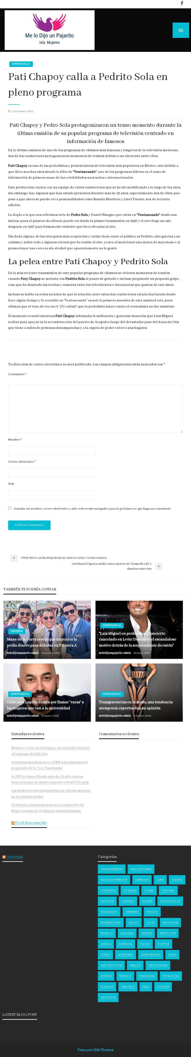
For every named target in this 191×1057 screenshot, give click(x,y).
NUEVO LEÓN (168, 933)
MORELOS (107, 933)
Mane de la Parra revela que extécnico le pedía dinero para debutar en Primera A (42, 642)
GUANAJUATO (109, 912)
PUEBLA (105, 954)
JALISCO (134, 922)
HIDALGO (152, 912)
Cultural (168, 890)
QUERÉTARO (125, 954)
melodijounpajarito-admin (23, 653)
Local (151, 922)
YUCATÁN (163, 986)
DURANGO (128, 901)
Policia (145, 944)
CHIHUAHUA (108, 890)
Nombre (15, 440)
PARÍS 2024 (125, 944)
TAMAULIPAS (147, 976)
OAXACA (106, 944)
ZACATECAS (108, 997)
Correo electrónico (22, 462)
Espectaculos (21, 64)
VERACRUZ (128, 986)
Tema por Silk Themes (95, 1050)
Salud (172, 954)
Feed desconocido (31, 822)
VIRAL (145, 986)
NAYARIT (146, 933)
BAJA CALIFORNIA (141, 869)
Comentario (17, 374)
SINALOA (135, 965)
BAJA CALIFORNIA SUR (114, 879)
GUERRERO (132, 912)
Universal (14, 856)
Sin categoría (157, 965)
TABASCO (125, 976)
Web (11, 484)
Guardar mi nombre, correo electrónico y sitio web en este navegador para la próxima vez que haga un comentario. (92, 509)
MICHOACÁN (170, 922)
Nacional (127, 933)
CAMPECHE (142, 879)
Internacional (111, 922)
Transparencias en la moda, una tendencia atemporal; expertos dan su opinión (136, 705)
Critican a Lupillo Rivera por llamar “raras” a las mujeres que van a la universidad (45, 705)
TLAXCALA (107, 986)
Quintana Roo (150, 954)
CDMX (160, 879)
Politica (163, 944)
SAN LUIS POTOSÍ (111, 965)
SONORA (106, 976)
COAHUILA (129, 890)
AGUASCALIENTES (112, 869)
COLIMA (149, 890)
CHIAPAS (177, 879)
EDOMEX (147, 901)
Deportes (17, 631)
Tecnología (171, 976)
